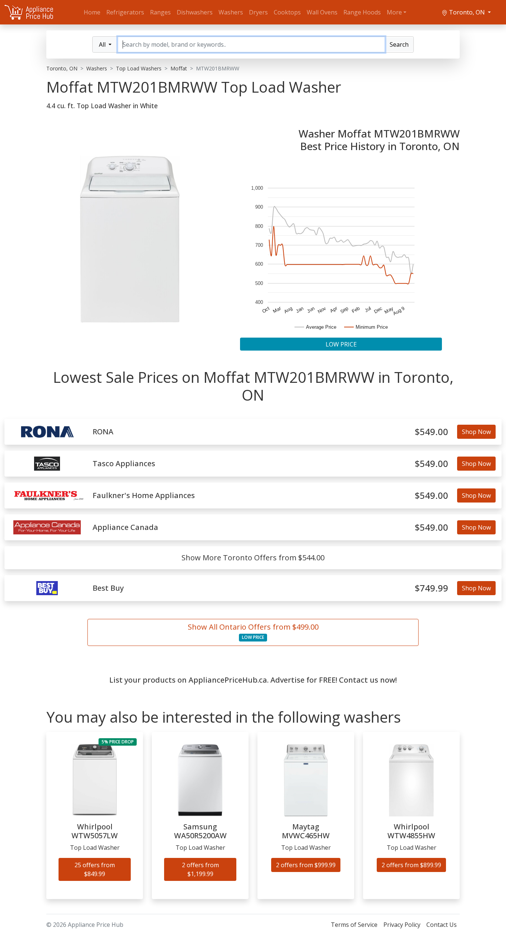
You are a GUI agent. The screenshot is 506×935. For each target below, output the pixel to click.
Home (92, 12)
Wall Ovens (322, 12)
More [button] (394, 12)
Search (399, 44)
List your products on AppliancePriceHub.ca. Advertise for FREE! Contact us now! (253, 680)
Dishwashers (195, 12)
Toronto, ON (466, 12)
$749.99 (431, 588)
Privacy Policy (401, 925)
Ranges (160, 12)
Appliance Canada (125, 527)
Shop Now (476, 432)
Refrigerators (125, 12)
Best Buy (108, 588)
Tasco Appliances (124, 463)
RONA (103, 431)
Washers (231, 12)
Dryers (258, 12)
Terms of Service (354, 925)
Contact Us (441, 925)
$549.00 (431, 432)
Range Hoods (362, 12)
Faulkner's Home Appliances (144, 495)
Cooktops (287, 12)
